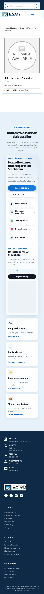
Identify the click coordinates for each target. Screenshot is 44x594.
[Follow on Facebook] (6, 495)
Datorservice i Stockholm (13, 515)
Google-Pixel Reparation (12, 554)
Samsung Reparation (11, 545)
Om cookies (8, 577)
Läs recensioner (22, 271)
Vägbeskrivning (22, 277)
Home (7, 28)
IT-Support (8, 518)
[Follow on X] (11, 495)
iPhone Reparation (10, 542)
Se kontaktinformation (22, 195)
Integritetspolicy (10, 574)
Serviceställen (9, 522)
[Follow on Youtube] (21, 495)
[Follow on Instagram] (16, 495)
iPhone (22, 28)
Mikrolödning (14, 28)
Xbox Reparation (10, 551)
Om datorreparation (11, 568)
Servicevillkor (9, 571)
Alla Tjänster (8, 528)
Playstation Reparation (12, 548)
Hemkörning (8, 525)
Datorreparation (10, 512)
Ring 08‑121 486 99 (22, 188)
